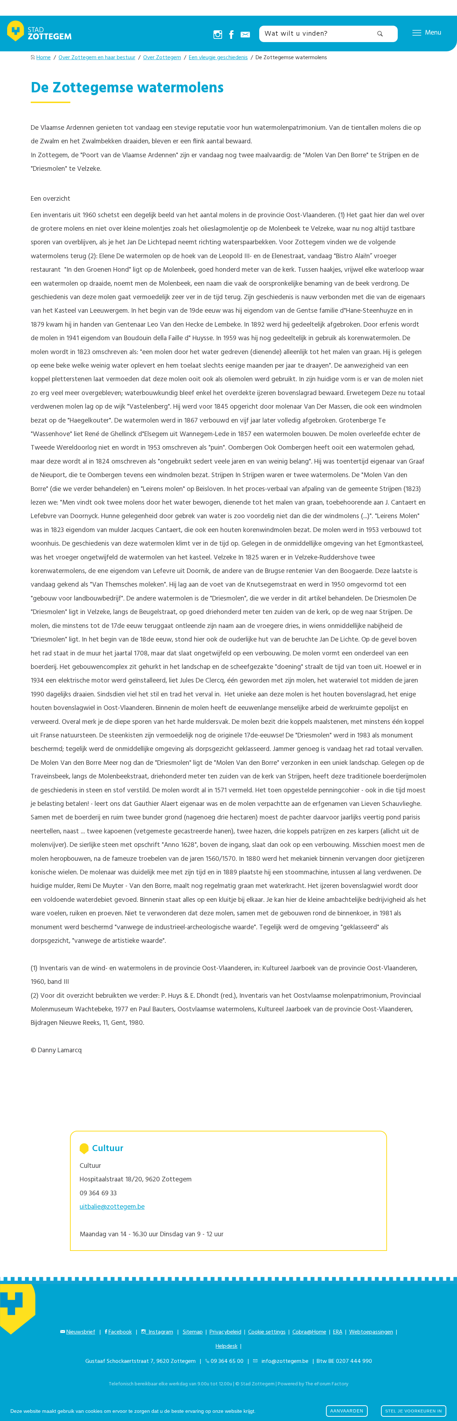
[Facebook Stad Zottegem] (231, 35)
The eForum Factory (326, 1384)
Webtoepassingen (371, 1332)
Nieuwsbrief (80, 1332)
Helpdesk (226, 1346)
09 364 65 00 (227, 1361)
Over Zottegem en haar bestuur (97, 57)
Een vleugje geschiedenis (218, 57)
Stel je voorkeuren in (413, 1411)
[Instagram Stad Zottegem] (218, 35)
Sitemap (193, 1332)
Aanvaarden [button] (346, 1411)
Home (43, 57)
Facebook (120, 1332)
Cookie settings (267, 1332)
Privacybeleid (225, 1332)
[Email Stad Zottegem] (245, 35)
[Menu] (416, 32)
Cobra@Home (309, 1332)
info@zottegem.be (283, 1361)
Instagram (159, 1332)
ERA (337, 1332)
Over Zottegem (162, 57)
